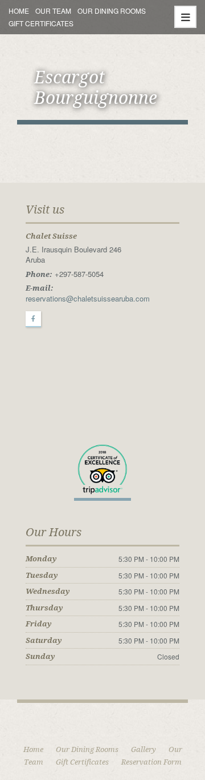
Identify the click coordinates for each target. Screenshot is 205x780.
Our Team (53, 10)
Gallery (143, 749)
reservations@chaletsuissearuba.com (88, 298)
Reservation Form (151, 762)
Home (19, 10)
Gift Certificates (41, 23)
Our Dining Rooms (111, 10)
